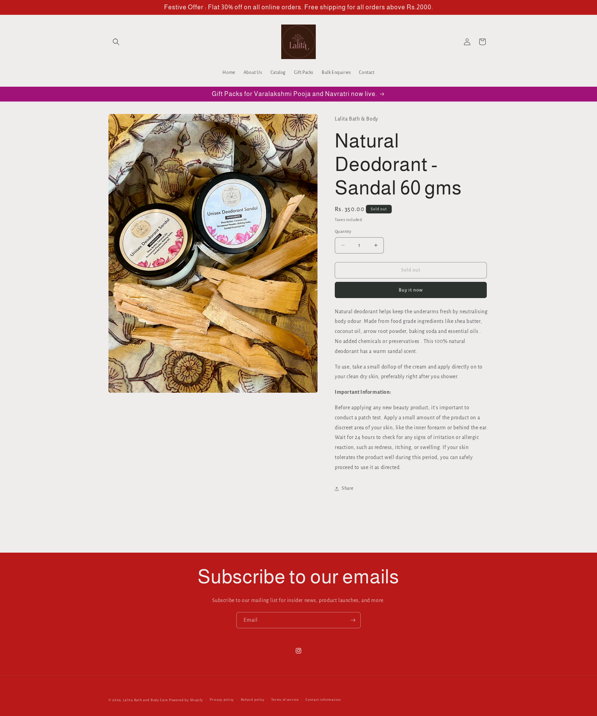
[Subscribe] (352, 620)
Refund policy (253, 699)
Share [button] (347, 488)
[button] (116, 41)
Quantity (343, 231)
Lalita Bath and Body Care (145, 700)
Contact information (323, 699)
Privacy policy (222, 699)
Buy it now (411, 290)
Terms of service (284, 699)
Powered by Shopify (186, 700)
